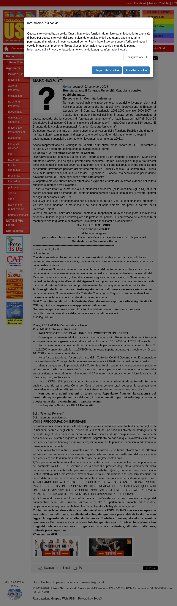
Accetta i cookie (136, 70)
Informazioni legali (114, 49)
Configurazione (135, 57)
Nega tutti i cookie (107, 70)
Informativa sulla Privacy (42, 49)
